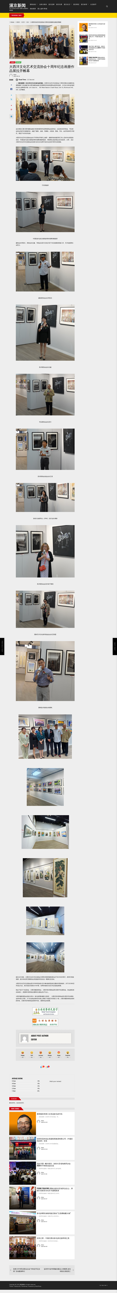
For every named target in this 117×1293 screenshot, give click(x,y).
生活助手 (93, 4)
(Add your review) (55, 1081)
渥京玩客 (59, 4)
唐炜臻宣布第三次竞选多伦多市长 (50, 1114)
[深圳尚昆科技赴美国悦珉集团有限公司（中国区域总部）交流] (22, 1148)
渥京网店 (76, 4)
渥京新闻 (17, 5)
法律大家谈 (43, 4)
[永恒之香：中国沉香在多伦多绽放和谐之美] (22, 1247)
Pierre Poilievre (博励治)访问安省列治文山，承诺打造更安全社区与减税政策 (55, 1189)
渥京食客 (84, 4)
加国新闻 (12, 62)
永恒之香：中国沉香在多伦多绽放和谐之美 (53, 1238)
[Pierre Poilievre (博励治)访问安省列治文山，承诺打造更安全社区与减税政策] (22, 1198)
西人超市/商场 (42, 8)
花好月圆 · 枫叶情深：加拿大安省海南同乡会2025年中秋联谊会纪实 (54, 1164)
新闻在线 (33, 4)
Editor (15, 74)
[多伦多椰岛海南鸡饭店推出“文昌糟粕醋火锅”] (22, 1222)
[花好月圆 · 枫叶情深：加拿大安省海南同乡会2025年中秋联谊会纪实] (22, 1173)
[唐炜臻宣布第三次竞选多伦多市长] (22, 1123)
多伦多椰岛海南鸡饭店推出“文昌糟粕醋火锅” (54, 1213)
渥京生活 (67, 4)
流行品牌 (51, 4)
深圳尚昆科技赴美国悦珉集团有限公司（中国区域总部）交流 (55, 1139)
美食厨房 (33, 8)
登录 (22, 1103)
